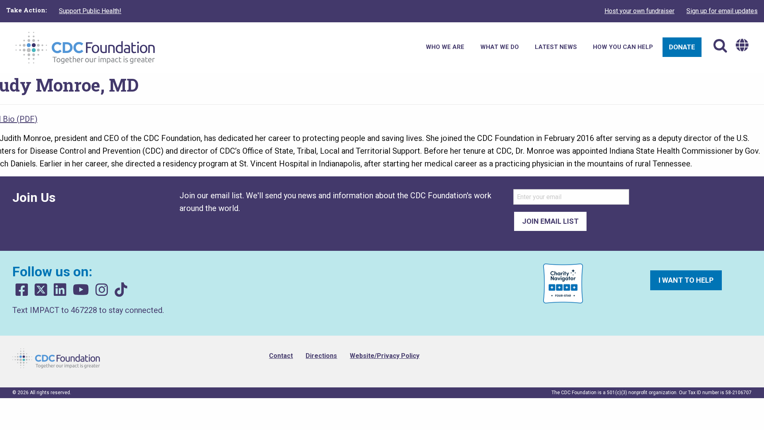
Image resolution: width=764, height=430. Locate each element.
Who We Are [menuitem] (445, 47)
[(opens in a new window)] (21, 290)
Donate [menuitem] (682, 47)
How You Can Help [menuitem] (623, 47)
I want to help (686, 280)
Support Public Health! (90, 11)
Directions (321, 356)
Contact (281, 356)
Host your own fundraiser (639, 11)
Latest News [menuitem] (556, 47)
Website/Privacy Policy (384, 356)
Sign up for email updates (722, 11)
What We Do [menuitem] (499, 47)
